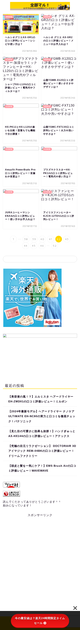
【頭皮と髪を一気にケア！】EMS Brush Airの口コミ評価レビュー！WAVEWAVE (42, 468)
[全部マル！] (40, 8)
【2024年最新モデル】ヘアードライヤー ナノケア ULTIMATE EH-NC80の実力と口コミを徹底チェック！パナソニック (41, 416)
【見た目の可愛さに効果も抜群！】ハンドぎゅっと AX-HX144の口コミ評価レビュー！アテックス (41, 434)
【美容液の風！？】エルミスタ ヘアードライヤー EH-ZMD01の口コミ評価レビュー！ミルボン (40, 399)
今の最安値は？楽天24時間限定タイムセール (40, 621)
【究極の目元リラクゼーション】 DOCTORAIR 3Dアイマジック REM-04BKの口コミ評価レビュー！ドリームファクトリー (42, 451)
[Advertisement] (40, 564)
